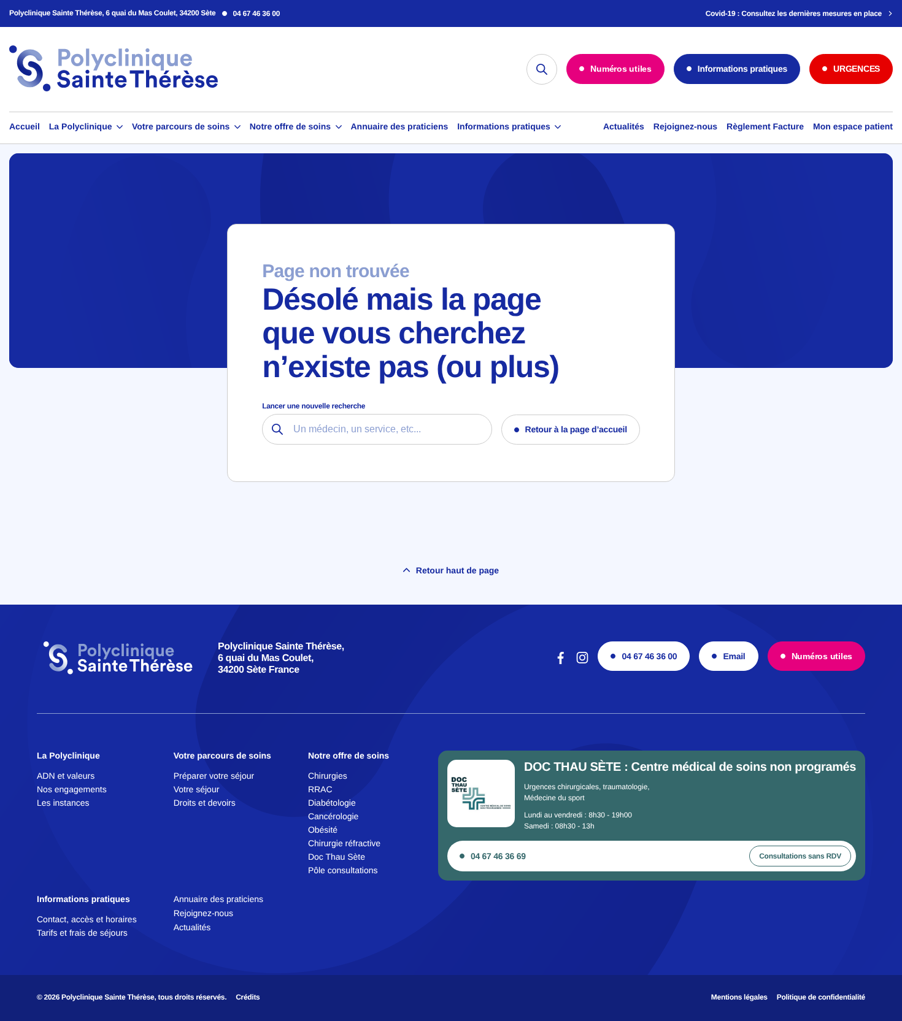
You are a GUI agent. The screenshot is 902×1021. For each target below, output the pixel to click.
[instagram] (582, 662)
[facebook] (561, 662)
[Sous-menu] (120, 127)
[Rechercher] (541, 69)
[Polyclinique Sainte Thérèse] (113, 89)
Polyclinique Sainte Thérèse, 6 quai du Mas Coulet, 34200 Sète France (281, 658)
